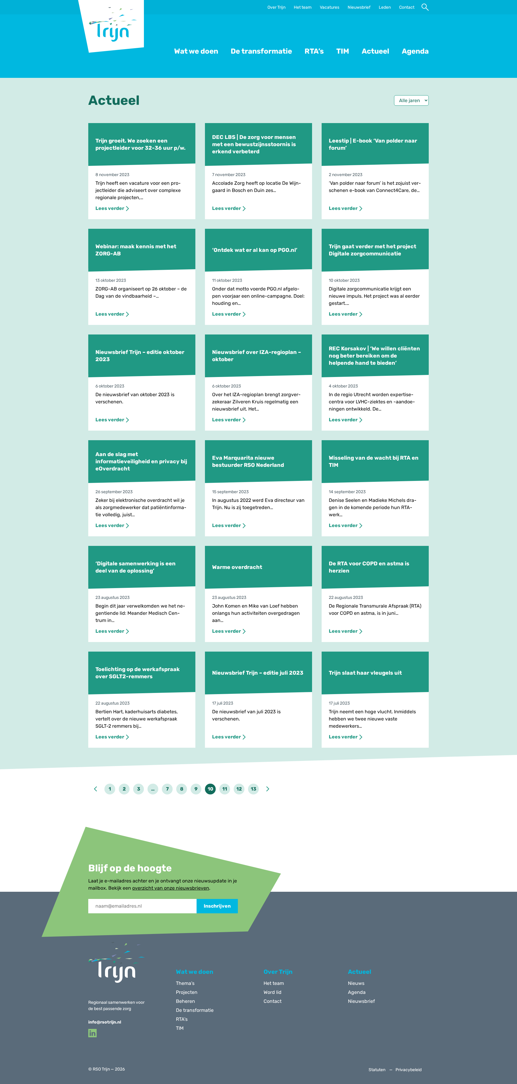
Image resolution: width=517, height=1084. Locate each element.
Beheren (185, 1001)
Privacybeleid (409, 1070)
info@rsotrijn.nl (104, 1022)
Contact (406, 7)
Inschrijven (217, 906)
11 (224, 789)
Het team (302, 7)
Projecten (186, 992)
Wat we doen (196, 51)
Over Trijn (276, 7)
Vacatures (329, 7)
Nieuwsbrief (359, 7)
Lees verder (109, 208)
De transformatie (261, 51)
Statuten (377, 1070)
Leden (385, 7)
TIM (342, 51)
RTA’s (314, 51)
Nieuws (356, 983)
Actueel (375, 51)
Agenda (415, 51)
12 (239, 789)
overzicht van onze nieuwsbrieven (170, 888)
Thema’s (185, 983)
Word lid (273, 992)
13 (253, 789)
